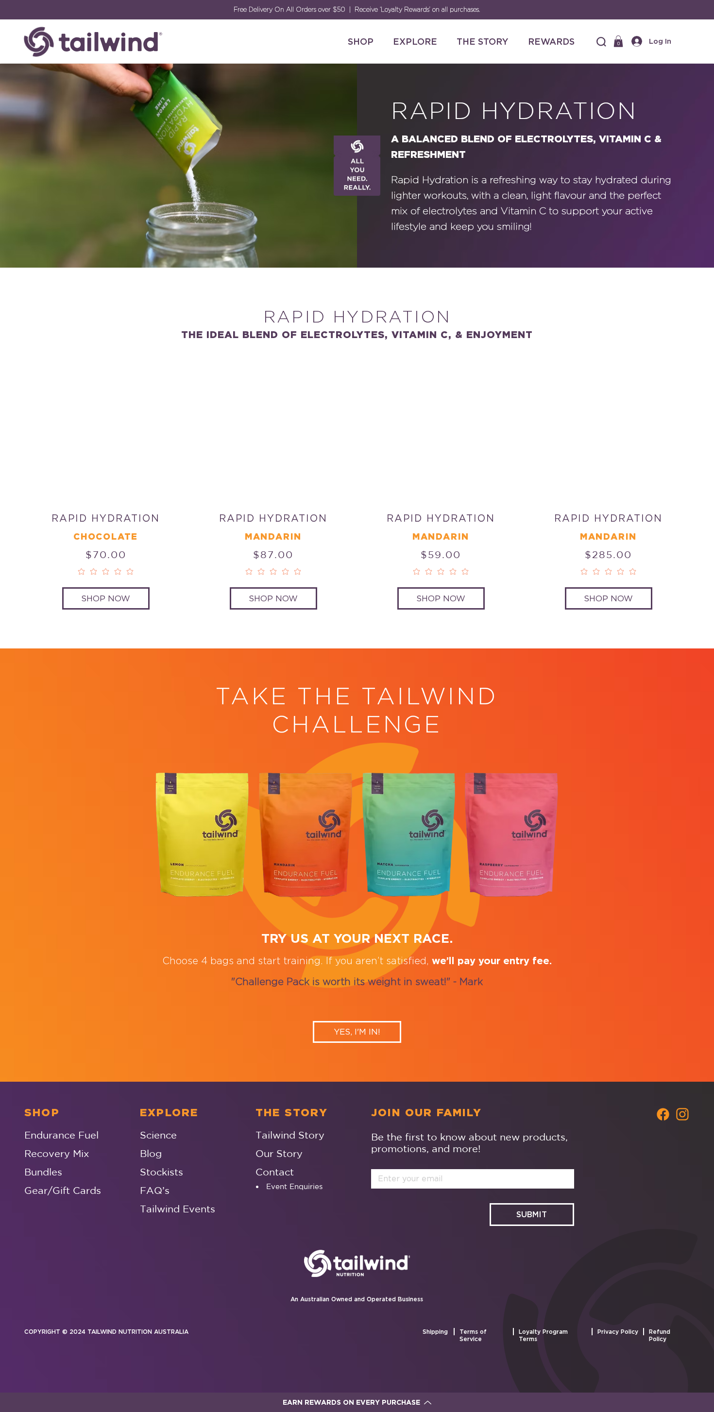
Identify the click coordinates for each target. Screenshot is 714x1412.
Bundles (43, 1171)
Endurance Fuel (61, 1134)
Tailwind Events (177, 1208)
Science (158, 1134)
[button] (601, 42)
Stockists (161, 1171)
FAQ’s (155, 1190)
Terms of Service (473, 1335)
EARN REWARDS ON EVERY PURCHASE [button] (351, 1402)
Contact (274, 1171)
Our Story (279, 1153)
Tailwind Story (289, 1134)
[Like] (663, 1113)
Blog (151, 1153)
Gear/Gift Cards (62, 1190)
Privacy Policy (617, 1331)
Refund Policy (659, 1335)
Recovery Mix (56, 1153)
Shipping (435, 1331)
